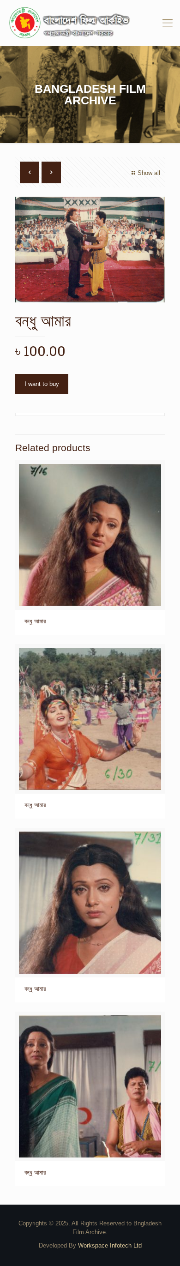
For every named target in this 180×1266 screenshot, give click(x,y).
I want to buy (41, 383)
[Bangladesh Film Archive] (90, 23)
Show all (149, 172)
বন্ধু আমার (35, 621)
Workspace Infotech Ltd (110, 1245)
